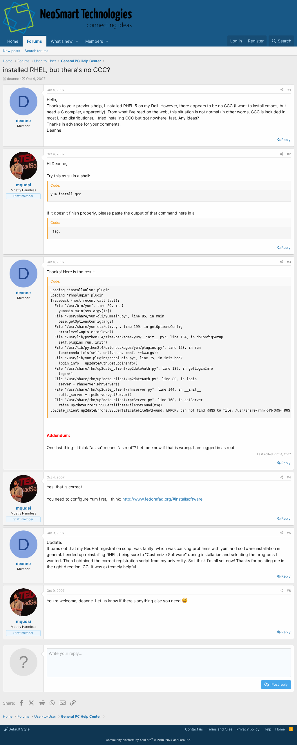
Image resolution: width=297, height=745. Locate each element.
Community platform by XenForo (148, 740)
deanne (13, 78)
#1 (289, 90)
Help (267, 729)
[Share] (281, 90)
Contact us (194, 729)
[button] (77, 41)
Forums (34, 41)
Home (12, 41)
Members (94, 41)
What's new (62, 41)
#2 (289, 154)
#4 (289, 477)
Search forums (36, 51)
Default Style (19, 729)
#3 (289, 262)
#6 (289, 591)
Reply (286, 139)
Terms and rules (219, 729)
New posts (11, 51)
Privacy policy (248, 729)
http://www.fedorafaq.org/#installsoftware (162, 498)
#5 (289, 533)
